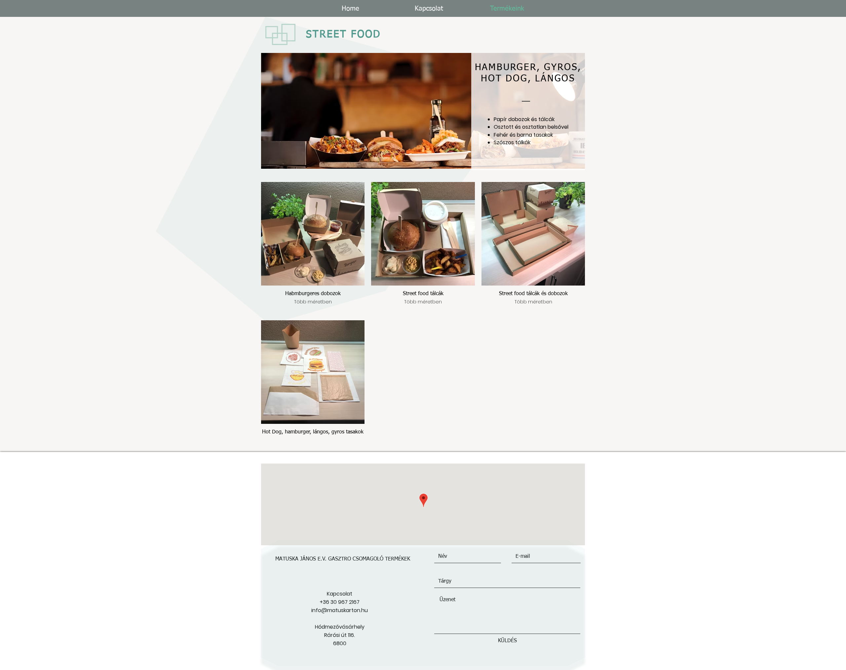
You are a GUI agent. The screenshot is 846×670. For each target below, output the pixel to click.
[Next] (574, 111)
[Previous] (271, 111)
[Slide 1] (423, 160)
